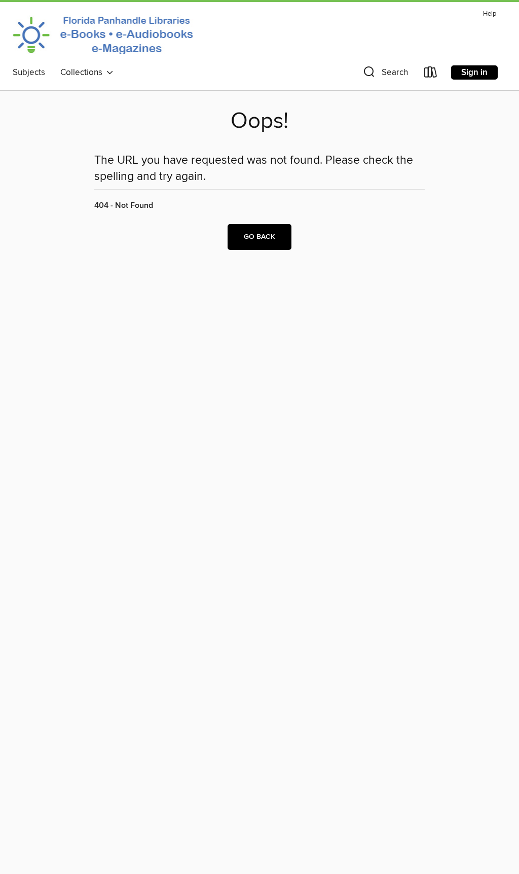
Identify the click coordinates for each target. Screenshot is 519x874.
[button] (385, 74)
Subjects (29, 72)
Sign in (474, 72)
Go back (259, 236)
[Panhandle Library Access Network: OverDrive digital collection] (105, 34)
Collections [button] (83, 72)
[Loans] (431, 74)
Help (489, 14)
